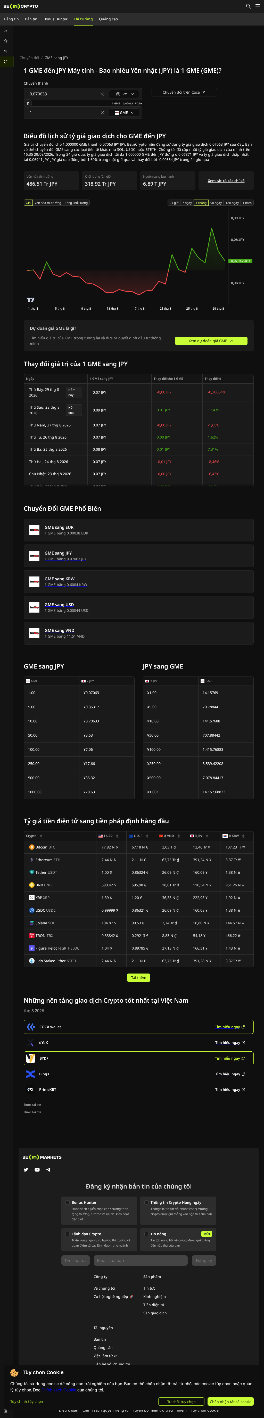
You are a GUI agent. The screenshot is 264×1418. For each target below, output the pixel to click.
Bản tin (31, 19)
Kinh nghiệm (154, 1296)
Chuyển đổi (29, 57)
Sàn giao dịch (155, 1312)
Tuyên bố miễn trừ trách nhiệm (160, 1410)
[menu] (6, 46)
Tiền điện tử (153, 1304)
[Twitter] (26, 1170)
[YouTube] (37, 1170)
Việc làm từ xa (106, 1355)
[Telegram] (48, 1170)
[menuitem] (6, 31)
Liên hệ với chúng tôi (112, 1364)
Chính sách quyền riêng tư (105, 1410)
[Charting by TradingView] (30, 299)
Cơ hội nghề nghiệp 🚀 (114, 1296)
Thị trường (83, 19)
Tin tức (149, 1288)
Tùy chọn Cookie (205, 1410)
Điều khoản (68, 1410)
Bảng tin (11, 19)
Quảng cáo (108, 19)
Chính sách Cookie (59, 1390)
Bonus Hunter (56, 19)
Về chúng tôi (104, 1288)
